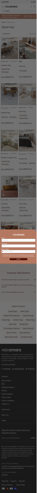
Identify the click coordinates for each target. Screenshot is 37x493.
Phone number (4, 249)
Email (2, 237)
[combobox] (3, 251)
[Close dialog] (35, 230)
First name (3, 243)
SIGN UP (18, 259)
